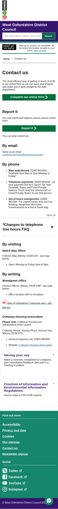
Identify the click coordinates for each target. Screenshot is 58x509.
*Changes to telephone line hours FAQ (23, 226)
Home (6, 58)
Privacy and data (14, 430)
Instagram (16, 489)
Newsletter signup (15, 454)
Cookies (8, 436)
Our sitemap (11, 442)
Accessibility (11, 424)
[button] (49, 501)
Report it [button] (27, 128)
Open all (51, 215)
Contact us (10, 448)
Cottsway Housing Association (35, 345)
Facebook (16, 476)
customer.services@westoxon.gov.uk (22, 154)
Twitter (14, 470)
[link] (29, 455)
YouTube (15, 483)
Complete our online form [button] (27, 97)
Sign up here (40, 50)
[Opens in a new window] (3, 17)
